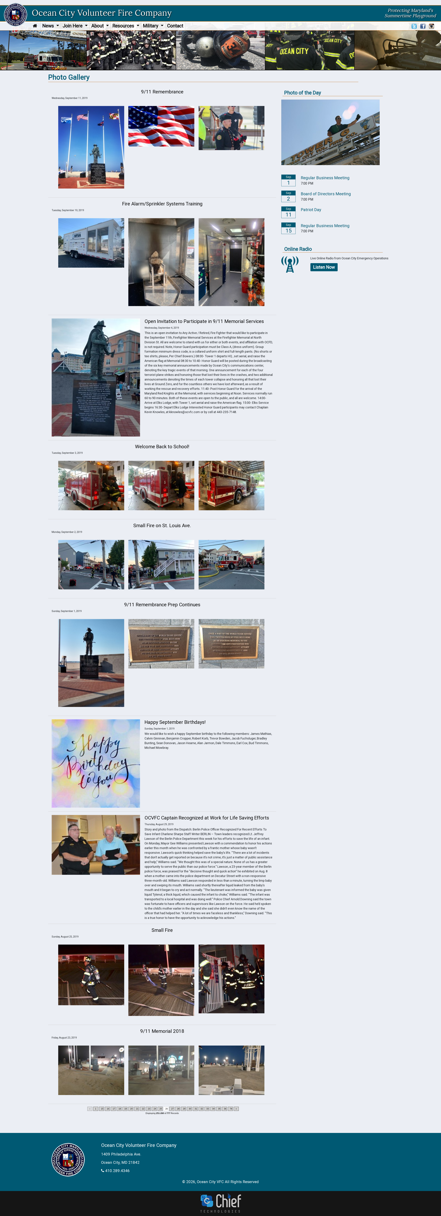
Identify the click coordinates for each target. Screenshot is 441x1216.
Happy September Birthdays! (175, 722)
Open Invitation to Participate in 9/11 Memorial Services (204, 321)
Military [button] (151, 26)
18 (120, 1109)
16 (108, 1109)
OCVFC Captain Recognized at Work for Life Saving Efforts (207, 818)
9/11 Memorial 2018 (162, 1031)
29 (184, 1109)
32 (202, 1109)
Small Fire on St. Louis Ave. (162, 525)
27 (172, 1109)
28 (178, 1109)
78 (231, 1109)
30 (190, 1109)
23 (149, 1109)
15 (102, 1109)
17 (114, 1109)
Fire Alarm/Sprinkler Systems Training (162, 204)
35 (219, 1109)
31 (196, 1109)
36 (225, 1109)
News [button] (48, 26)
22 (143, 1109)
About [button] (98, 26)
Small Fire (162, 930)
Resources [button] (123, 26)
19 (125, 1109)
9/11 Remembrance (162, 92)
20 (131, 1109)
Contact (175, 26)
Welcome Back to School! (162, 446)
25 (161, 1109)
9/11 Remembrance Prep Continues (162, 604)
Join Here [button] (73, 26)
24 (155, 1109)
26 (166, 1109)
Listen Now (324, 267)
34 (213, 1109)
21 (137, 1109)
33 (207, 1109)
